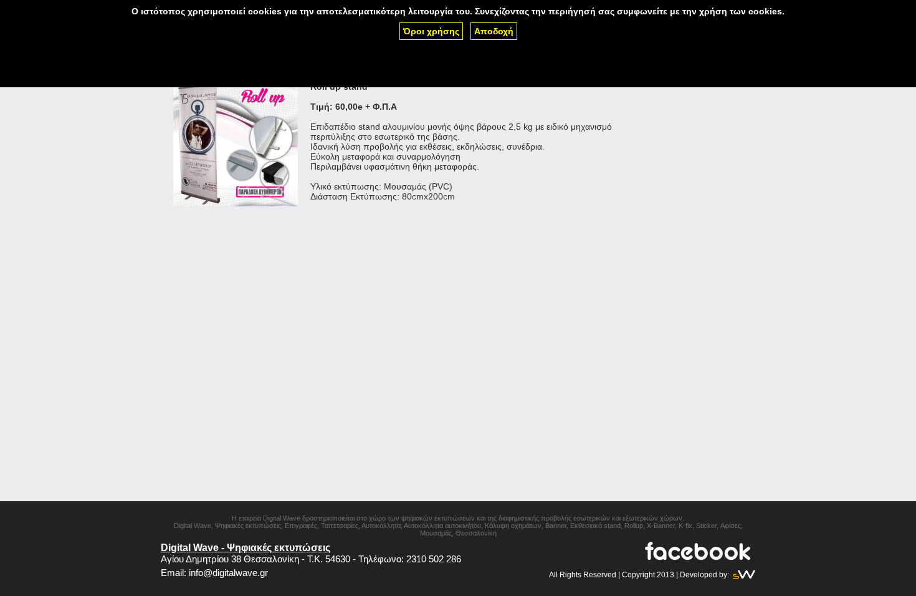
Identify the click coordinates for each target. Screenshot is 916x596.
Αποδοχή (493, 31)
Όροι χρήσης (431, 31)
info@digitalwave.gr (228, 572)
